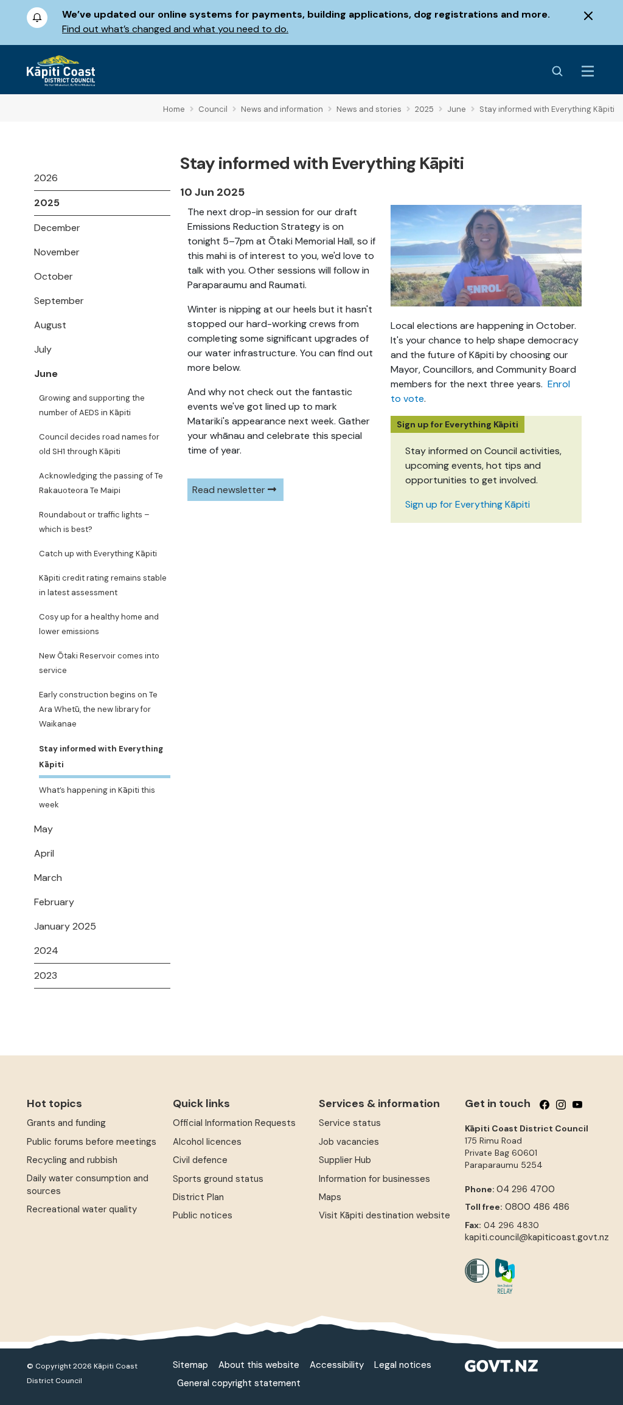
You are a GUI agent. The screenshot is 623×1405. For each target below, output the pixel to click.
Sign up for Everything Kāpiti (467, 504)
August (50, 325)
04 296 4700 (525, 1189)
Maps (330, 1197)
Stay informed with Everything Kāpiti (101, 757)
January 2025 (65, 926)
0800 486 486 (537, 1207)
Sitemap (190, 1365)
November (57, 252)
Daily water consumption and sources (87, 1184)
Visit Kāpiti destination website (384, 1215)
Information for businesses (374, 1179)
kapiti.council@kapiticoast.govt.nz (537, 1237)
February (54, 902)
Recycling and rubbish (72, 1160)
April (44, 853)
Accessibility (337, 1365)
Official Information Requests (234, 1123)
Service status (350, 1123)
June (46, 373)
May (43, 829)
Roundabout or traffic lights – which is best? (94, 521)
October (53, 276)
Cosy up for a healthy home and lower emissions (99, 624)
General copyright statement (239, 1383)
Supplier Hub (345, 1160)
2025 (47, 202)
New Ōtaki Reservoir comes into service (99, 663)
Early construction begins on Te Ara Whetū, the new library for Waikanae (98, 709)
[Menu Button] (588, 71)
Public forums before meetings (91, 1142)
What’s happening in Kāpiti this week (97, 797)
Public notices (202, 1215)
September (59, 300)
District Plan (198, 1197)
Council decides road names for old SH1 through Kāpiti (99, 444)
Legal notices (402, 1365)
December (57, 227)
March (48, 877)
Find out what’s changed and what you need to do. (175, 28)
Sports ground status (218, 1179)
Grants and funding (66, 1123)
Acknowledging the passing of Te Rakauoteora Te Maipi (101, 483)
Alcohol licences (207, 1142)
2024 (46, 950)
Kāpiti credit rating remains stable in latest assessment (103, 585)
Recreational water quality (82, 1209)
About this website (258, 1365)
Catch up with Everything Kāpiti (98, 553)
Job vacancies (349, 1142)
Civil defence (200, 1160)
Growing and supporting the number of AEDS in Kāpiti (92, 405)
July (43, 349)
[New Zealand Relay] (502, 1276)
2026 (46, 177)
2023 (45, 975)
